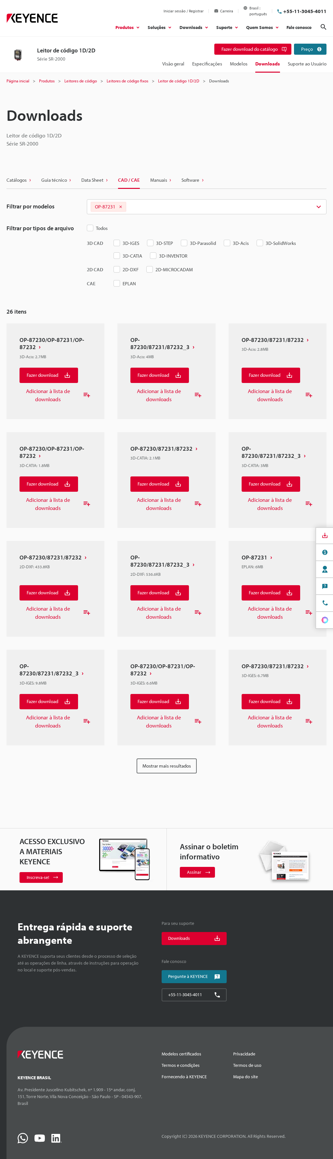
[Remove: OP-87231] (120, 206)
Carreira (226, 10)
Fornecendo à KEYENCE (184, 1077)
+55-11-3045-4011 (304, 11)
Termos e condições (181, 1065)
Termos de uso (247, 1065)
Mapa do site (245, 1077)
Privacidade (244, 1054)
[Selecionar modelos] (206, 206)
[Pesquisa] (323, 27)
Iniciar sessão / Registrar (184, 10)
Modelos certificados (181, 1054)
